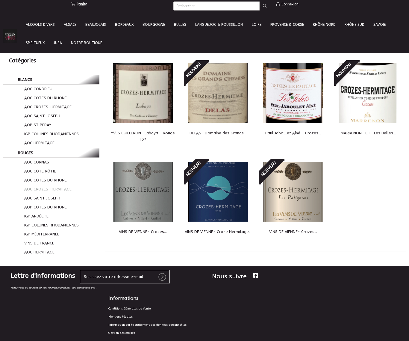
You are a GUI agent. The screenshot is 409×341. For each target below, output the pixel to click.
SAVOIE (379, 24)
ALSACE (70, 24)
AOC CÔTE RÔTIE (39, 171)
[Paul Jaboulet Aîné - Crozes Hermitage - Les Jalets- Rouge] (293, 93)
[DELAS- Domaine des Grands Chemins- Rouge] (218, 93)
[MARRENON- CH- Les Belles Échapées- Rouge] (368, 93)
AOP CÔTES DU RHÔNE (45, 207)
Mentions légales (120, 317)
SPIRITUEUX (35, 43)
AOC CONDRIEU (37, 89)
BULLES (180, 24)
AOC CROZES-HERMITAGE (47, 107)
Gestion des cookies (121, 333)
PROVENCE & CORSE (287, 24)
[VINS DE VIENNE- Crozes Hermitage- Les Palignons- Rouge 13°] (293, 192)
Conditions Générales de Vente (129, 308)
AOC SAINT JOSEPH (41, 116)
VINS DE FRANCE (38, 243)
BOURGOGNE (154, 24)
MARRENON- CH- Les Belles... (368, 133)
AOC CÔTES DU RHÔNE (45, 98)
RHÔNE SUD (354, 24)
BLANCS (24, 79)
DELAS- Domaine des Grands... (218, 133)
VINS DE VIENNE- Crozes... (143, 231)
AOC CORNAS (36, 162)
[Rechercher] (265, 5)
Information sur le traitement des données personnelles (147, 325)
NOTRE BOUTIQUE (86, 43)
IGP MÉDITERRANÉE (41, 234)
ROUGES (25, 153)
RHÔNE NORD (324, 24)
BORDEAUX (124, 24)
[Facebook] (255, 275)
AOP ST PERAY (37, 125)
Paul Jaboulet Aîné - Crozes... (293, 133)
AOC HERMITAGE (38, 143)
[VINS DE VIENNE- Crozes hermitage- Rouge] (143, 192)
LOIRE (256, 24)
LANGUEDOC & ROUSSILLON (219, 24)
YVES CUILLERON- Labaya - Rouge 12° (143, 136)
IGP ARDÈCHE (36, 216)
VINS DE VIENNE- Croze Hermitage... (218, 231)
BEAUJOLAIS (95, 24)
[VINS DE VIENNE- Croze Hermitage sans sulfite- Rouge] (218, 192)
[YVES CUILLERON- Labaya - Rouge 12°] (143, 93)
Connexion (289, 4)
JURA (58, 43)
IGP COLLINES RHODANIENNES (51, 134)
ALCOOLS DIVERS (40, 24)
